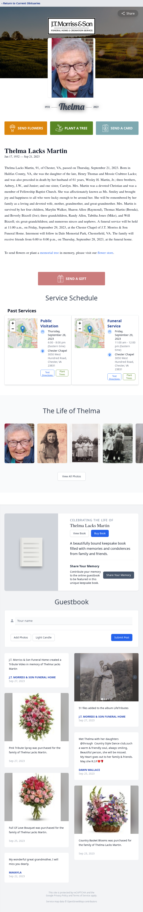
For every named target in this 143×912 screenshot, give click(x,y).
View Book (79, 533)
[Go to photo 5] (111, 699)
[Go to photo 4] (108, 699)
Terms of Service (81, 895)
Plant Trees (62, 373)
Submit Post (121, 637)
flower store (105, 252)
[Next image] (135, 677)
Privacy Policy (61, 895)
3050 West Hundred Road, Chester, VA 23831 (57, 360)
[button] (22, 329)
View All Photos (71, 476)
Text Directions (47, 373)
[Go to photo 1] (102, 699)
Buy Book (100, 533)
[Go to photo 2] (104, 699)
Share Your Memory (118, 575)
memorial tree (49, 252)
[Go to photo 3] (106, 699)
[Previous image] (78, 677)
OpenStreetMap (75, 901)
